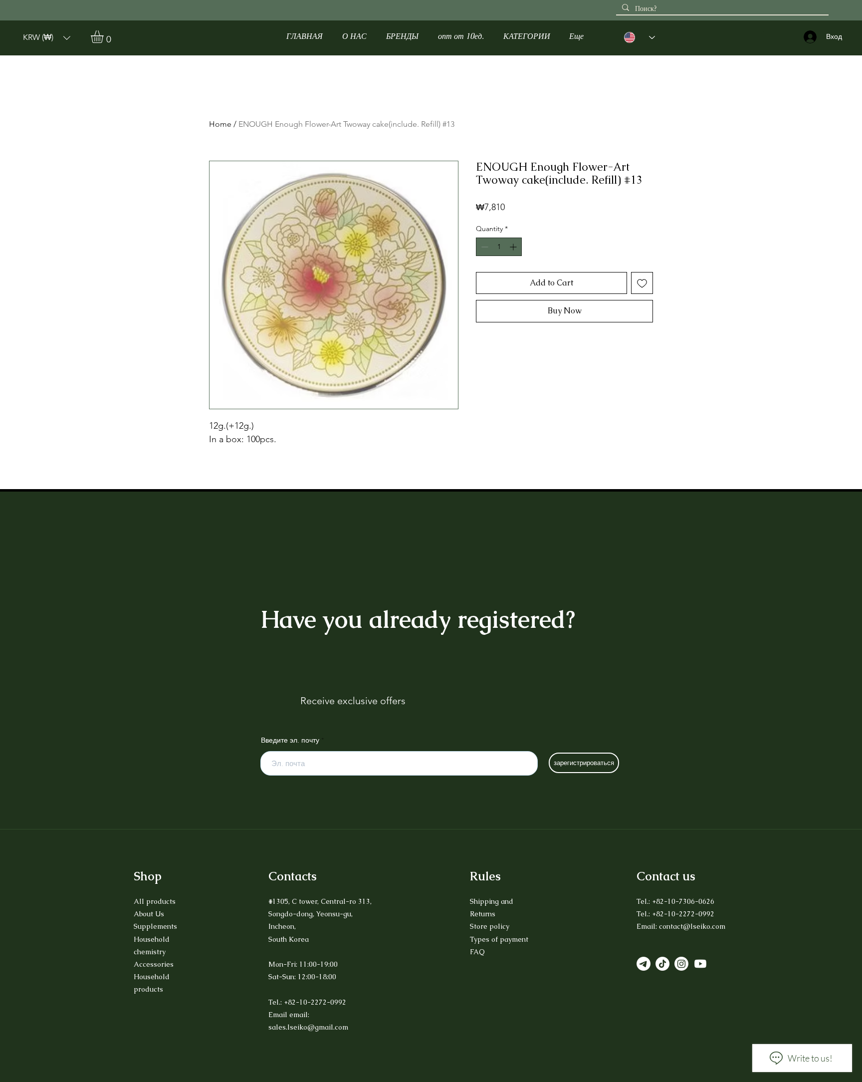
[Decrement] (483, 247)
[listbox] (46, 37)
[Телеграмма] (643, 964)
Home (220, 124)
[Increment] (514, 247)
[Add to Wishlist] (642, 283)
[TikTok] (662, 964)
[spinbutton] (499, 247)
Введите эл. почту (290, 740)
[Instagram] (681, 964)
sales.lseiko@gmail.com (308, 1027)
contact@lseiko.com (692, 926)
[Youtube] (700, 964)
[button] (46, 37)
